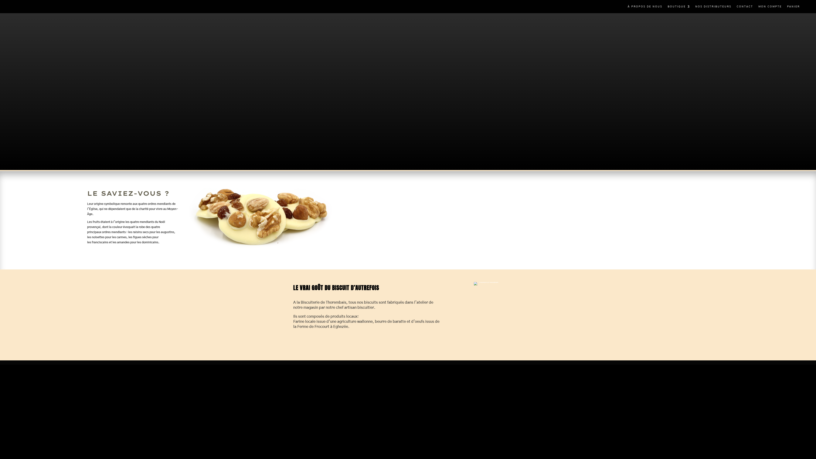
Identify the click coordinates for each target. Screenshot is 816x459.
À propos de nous (645, 6)
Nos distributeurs (713, 6)
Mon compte (770, 6)
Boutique (677, 6)
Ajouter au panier (121, 70)
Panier (793, 6)
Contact (745, 6)
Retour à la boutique (102, 80)
